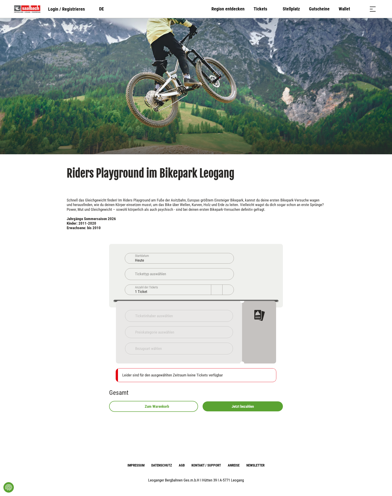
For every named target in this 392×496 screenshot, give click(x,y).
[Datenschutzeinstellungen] (8, 487)
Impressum (136, 465)
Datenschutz (161, 465)
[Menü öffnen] (372, 9)
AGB (182, 465)
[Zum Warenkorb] (361, 9)
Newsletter (255, 465)
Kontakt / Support (206, 465)
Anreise (234, 465)
